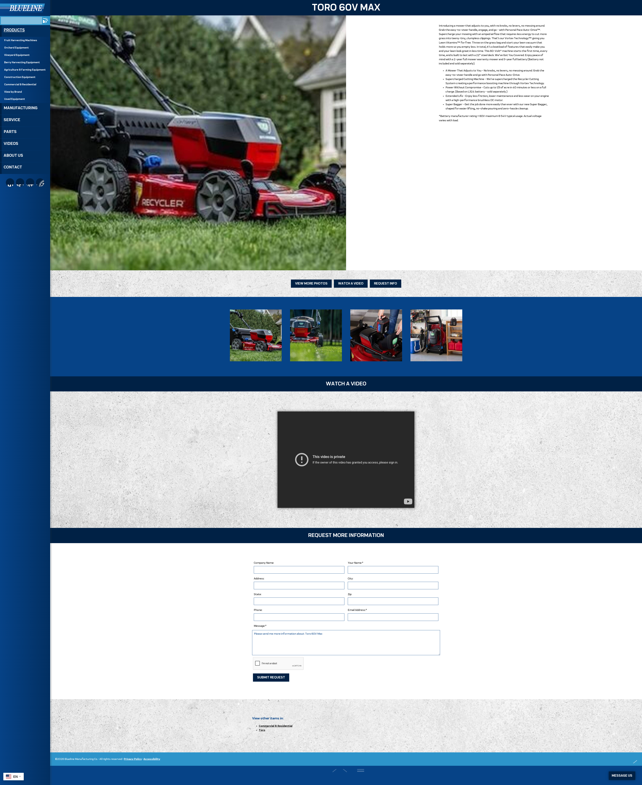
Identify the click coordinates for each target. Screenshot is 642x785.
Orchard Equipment (16, 48)
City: (350, 578)
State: (257, 594)
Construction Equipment (19, 77)
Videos (11, 144)
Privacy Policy (133, 759)
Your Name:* (355, 563)
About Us (13, 155)
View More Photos (311, 283)
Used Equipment (14, 99)
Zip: (350, 594)
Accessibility (151, 759)
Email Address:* (357, 610)
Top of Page (630, 759)
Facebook (20, 182)
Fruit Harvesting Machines (20, 40)
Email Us (40, 182)
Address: (259, 578)
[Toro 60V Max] (256, 335)
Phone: (258, 610)
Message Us (622, 775)
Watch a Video (350, 283)
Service (12, 120)
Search (45, 20)
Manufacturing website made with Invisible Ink (346, 775)
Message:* (260, 626)
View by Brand (13, 92)
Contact (13, 167)
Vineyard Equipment (17, 55)
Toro (262, 730)
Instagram (10, 182)
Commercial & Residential (20, 84)
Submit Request (271, 677)
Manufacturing (20, 108)
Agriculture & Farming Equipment (25, 70)
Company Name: (264, 563)
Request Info (385, 283)
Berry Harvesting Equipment (22, 62)
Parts (10, 132)
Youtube (30, 182)
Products (14, 30)
